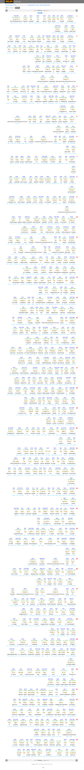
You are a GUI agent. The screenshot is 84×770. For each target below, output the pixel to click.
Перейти (17, 7)
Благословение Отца (45, 5)
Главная (33, 764)
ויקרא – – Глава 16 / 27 (41, 10)
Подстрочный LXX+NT (10, 5)
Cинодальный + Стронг (33, 5)
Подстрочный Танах (22, 5)
